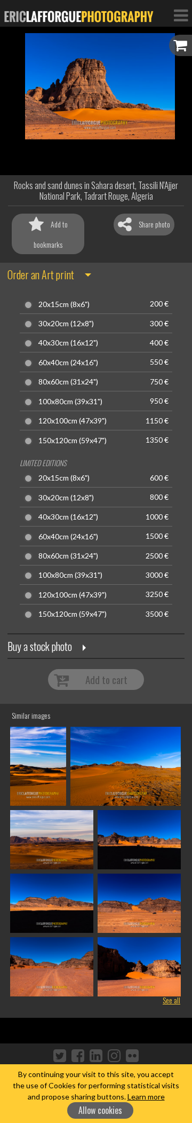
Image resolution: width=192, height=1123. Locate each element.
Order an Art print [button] (40, 274)
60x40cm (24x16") (68, 362)
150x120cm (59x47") (72, 440)
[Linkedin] (96, 1055)
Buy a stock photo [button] (39, 646)
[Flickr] (132, 1055)
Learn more (146, 1096)
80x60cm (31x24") (68, 382)
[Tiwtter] (59, 1055)
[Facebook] (77, 1055)
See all (171, 1000)
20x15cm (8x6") (64, 304)
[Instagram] (114, 1055)
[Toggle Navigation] (181, 15)
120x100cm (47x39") (72, 421)
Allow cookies (100, 1110)
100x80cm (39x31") (70, 401)
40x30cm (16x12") (68, 343)
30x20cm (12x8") (66, 323)
